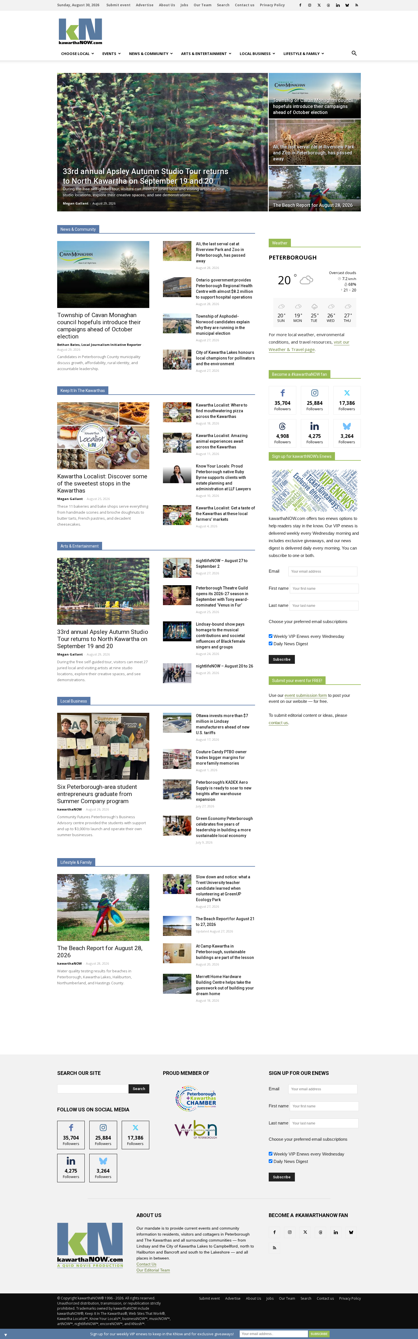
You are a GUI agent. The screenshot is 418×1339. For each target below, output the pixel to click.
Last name (278, 605)
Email (278, 571)
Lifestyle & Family (302, 53)
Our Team (203, 5)
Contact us (244, 5)
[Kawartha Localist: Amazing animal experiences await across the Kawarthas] (177, 443)
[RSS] (356, 5)
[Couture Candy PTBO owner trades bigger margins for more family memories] (177, 759)
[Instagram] (309, 5)
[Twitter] (319, 5)
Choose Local (75, 53)
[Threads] (328, 5)
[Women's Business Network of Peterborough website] (195, 1137)
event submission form (306, 695)
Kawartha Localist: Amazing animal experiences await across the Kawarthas (222, 441)
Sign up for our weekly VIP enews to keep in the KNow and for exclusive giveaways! (162, 1333)
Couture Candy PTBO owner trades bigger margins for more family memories (221, 758)
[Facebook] (300, 5)
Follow (315, 390)
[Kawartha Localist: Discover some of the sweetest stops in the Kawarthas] (103, 435)
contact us (278, 722)
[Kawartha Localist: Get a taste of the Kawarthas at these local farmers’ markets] (177, 515)
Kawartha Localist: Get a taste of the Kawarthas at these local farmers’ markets (225, 514)
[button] (354, 53)
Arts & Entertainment (204, 53)
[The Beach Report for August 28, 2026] (315, 188)
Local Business (255, 53)
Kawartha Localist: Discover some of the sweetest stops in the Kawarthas (102, 483)
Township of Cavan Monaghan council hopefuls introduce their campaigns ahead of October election (99, 326)
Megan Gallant (75, 203)
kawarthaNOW (69, 809)
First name (279, 588)
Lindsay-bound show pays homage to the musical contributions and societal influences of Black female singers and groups (220, 635)
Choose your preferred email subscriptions (308, 621)
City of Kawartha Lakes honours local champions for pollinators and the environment (225, 358)
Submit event (118, 5)
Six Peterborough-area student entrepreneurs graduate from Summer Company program (97, 794)
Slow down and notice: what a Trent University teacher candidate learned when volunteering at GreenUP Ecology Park (223, 888)
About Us (167, 5)
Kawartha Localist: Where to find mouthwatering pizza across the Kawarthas (221, 411)
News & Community (148, 53)
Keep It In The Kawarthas (83, 390)
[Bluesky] (347, 5)
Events (109, 53)
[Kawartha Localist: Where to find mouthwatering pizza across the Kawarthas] (177, 412)
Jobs (184, 5)
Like (283, 390)
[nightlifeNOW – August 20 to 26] (177, 673)
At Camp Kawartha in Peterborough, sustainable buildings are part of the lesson (225, 952)
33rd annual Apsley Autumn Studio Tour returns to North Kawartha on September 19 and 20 (102, 639)
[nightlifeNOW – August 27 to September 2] (177, 568)
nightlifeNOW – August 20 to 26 (224, 666)
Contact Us (146, 1264)
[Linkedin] (338, 5)
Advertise (145, 5)
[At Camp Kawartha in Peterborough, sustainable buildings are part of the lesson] (177, 953)
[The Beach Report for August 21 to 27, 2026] (177, 926)
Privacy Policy (272, 5)
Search (223, 5)
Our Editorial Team (153, 1270)
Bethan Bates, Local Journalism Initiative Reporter (99, 344)
